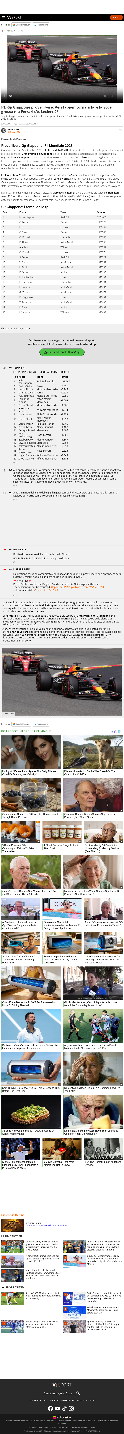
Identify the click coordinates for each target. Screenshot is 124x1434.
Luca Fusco (14, 129)
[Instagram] (71, 1410)
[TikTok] (64, 1410)
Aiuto (93, 1427)
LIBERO (9, 1421)
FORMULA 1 (12, 31)
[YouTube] (57, 1410)
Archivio (90, 1400)
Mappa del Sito (68, 1400)
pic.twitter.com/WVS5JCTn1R (87, 587)
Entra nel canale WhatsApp (64, 352)
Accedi (116, 17)
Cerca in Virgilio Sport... (60, 1393)
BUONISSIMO (113, 1421)
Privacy (53, 1427)
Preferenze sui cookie (80, 1427)
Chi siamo (32, 1427)
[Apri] (3, 17)
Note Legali (43, 1427)
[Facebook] (50, 1410)
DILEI (85, 1421)
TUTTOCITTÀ (77, 1421)
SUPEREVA (62, 1423)
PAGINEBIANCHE (65, 1421)
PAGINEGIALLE (27, 1421)
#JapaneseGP (58, 587)
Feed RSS (80, 1400)
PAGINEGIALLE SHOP (42, 1421)
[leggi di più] (120, 131)
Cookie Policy (64, 1427)
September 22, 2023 (46, 590)
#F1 (68, 587)
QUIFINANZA (102, 1421)
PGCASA (54, 1421)
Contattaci (54, 1400)
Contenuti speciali (38, 1400)
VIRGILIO (16, 1421)
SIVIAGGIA (92, 1421)
